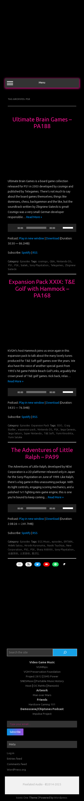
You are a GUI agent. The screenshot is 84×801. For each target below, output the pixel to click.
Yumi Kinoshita (64, 433)
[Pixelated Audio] (42, 73)
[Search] (65, 652)
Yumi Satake (15, 437)
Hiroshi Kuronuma (34, 545)
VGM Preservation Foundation (42, 671)
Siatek (24, 265)
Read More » (34, 217)
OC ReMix (40, 685)
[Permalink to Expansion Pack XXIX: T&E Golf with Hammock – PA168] (42, 341)
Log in (10, 753)
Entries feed (14, 758)
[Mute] (59, 228)
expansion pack (26, 429)
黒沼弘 (35, 553)
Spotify (26, 252)
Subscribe (15, 732)
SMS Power (51, 676)
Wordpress (60, 797)
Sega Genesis (67, 429)
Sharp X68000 (45, 549)
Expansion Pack (40, 425)
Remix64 (53, 685)
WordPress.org (16, 769)
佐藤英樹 (13, 553)
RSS (35, 252)
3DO (59, 425)
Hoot (28, 685)
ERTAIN (68, 541)
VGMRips (42, 667)
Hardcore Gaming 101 (42, 704)
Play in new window (31, 238)
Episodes (25, 261)
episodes (57, 541)
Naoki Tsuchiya (55, 545)
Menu (42, 82)
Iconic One (22, 797)
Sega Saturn (15, 433)
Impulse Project (42, 713)
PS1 (10, 265)
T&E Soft (49, 433)
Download (52, 238)
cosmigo (43, 261)
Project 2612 (34, 676)
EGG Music (44, 541)
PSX (16, 265)
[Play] (13, 228)
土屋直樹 (25, 553)
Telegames (57, 265)
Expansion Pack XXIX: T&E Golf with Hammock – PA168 (42, 288)
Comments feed (17, 764)
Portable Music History (50, 681)
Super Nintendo (33, 433)
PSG (26, 549)
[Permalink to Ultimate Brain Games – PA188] (42, 172)
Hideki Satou (15, 545)
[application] (42, 228)
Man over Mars (42, 695)
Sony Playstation (39, 265)
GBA (52, 261)
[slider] (68, 227)
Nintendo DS (64, 261)
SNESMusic (27, 681)
